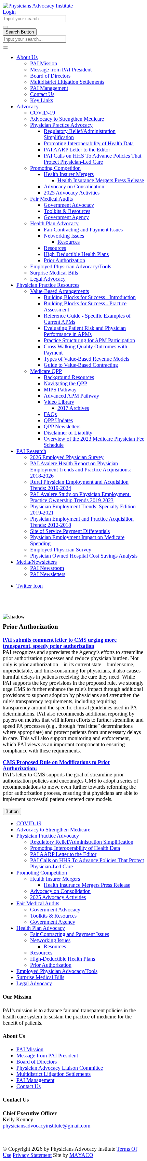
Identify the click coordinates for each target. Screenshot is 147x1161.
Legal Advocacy (48, 279)
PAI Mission (43, 63)
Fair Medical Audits (51, 199)
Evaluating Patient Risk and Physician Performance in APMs (85, 331)
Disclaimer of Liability (68, 433)
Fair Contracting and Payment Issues (83, 229)
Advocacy (27, 106)
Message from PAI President (61, 69)
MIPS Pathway (60, 389)
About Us (27, 57)
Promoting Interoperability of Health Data (89, 143)
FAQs (50, 414)
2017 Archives (73, 408)
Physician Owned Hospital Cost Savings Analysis (83, 556)
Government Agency (66, 217)
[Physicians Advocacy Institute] (38, 6)
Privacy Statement (32, 1155)
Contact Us (42, 94)
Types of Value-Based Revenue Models (86, 359)
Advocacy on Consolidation (74, 186)
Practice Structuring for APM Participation (89, 340)
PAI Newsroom (47, 568)
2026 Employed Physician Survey (67, 457)
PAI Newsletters (47, 574)
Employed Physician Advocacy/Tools (70, 266)
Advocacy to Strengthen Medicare (67, 119)
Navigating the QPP (65, 383)
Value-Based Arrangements (59, 291)
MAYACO (81, 1155)
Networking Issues (64, 236)
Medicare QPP (46, 371)
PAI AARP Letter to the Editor (77, 149)
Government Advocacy (69, 205)
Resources (68, 242)
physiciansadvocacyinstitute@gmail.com (46, 1126)
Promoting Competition (55, 168)
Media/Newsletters (36, 562)
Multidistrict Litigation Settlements (67, 82)
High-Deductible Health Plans (76, 254)
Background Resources (69, 377)
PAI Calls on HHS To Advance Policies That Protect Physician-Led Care (92, 159)
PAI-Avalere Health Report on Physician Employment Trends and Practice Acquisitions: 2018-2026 (80, 470)
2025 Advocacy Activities (71, 193)
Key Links (41, 100)
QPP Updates (58, 420)
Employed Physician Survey (60, 549)
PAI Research (31, 451)
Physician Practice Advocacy (61, 125)
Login (9, 12)
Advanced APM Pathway (71, 396)
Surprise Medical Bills (54, 273)
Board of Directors (50, 76)
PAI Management (49, 88)
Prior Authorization (64, 260)
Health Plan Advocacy (54, 223)
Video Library (59, 402)
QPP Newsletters (62, 426)
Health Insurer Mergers (69, 174)
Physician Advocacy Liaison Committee (59, 1068)
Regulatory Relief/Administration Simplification (81, 842)
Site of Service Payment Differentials (70, 531)
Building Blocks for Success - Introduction (90, 297)
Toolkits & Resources (67, 211)
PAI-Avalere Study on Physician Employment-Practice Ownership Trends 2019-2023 (80, 497)
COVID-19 (42, 113)
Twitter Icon (29, 586)
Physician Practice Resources (47, 285)
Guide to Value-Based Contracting (81, 365)
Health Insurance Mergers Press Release (100, 180)
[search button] (5, 27)
